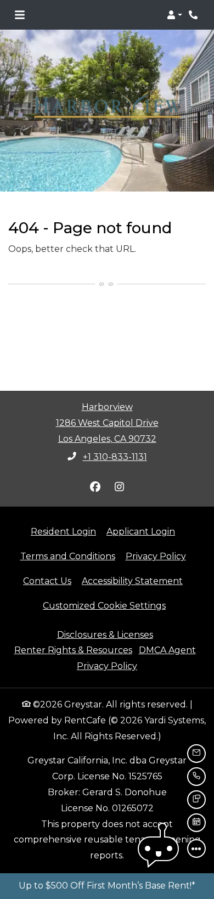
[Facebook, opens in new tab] (95, 487)
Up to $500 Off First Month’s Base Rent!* (107, 885)
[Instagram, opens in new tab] (119, 487)
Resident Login (63, 531)
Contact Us (47, 581)
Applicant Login (140, 531)
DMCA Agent (167, 650)
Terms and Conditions (67, 555)
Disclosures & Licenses (105, 635)
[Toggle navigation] (20, 14)
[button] (174, 14)
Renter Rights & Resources (73, 650)
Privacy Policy (156, 555)
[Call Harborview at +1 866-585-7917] (194, 14)
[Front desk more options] (196, 848)
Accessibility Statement (132, 580)
